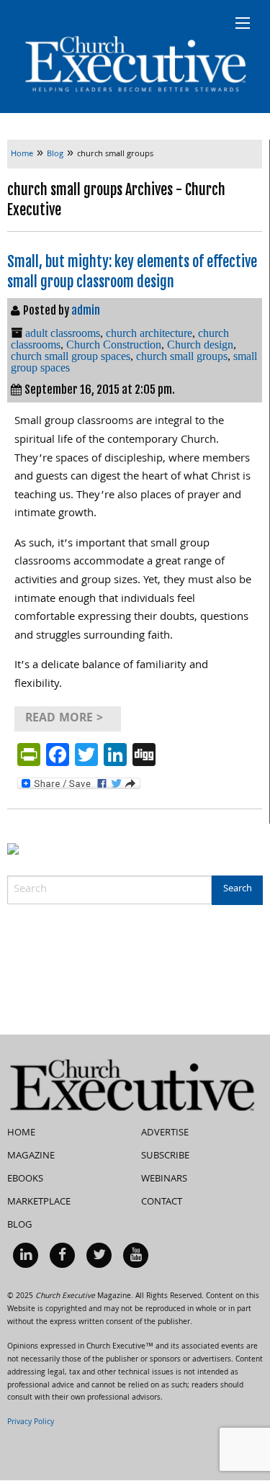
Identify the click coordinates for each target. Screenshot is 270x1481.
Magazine (31, 1156)
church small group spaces (70, 356)
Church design (200, 344)
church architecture (149, 333)
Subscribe (165, 1156)
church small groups (182, 356)
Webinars (164, 1179)
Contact (161, 1202)
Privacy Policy (30, 1422)
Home (21, 1133)
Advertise (165, 1133)
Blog (19, 1225)
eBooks (25, 1179)
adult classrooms (62, 333)
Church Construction (113, 344)
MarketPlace (39, 1202)
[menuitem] (25, 1255)
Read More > (64, 719)
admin (85, 310)
